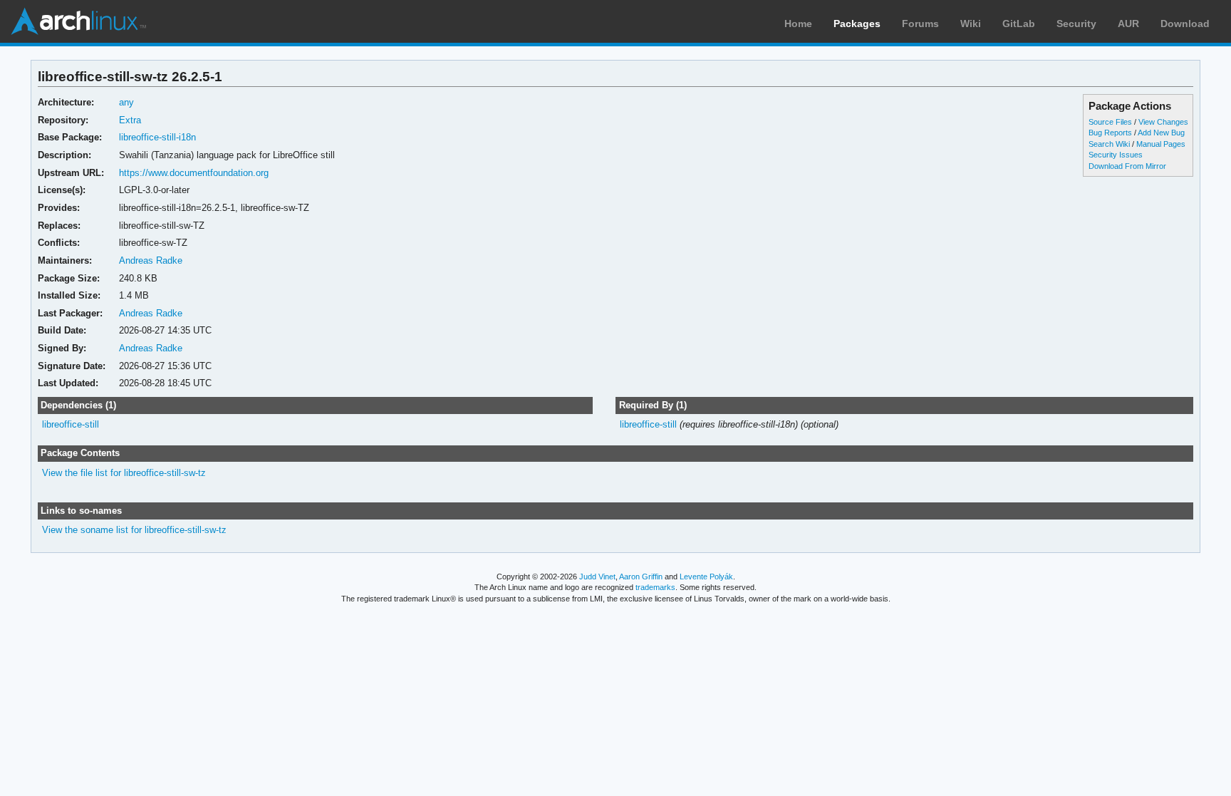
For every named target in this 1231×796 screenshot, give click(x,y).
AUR (1128, 23)
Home (798, 23)
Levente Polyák (706, 576)
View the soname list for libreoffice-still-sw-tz (134, 529)
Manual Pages (1160, 144)
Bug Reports (1110, 132)
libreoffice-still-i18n (157, 137)
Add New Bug (1161, 132)
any (126, 102)
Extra (130, 120)
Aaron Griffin (641, 576)
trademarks (655, 587)
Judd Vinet (597, 576)
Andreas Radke (150, 260)
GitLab (1018, 23)
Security (1076, 23)
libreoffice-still (70, 424)
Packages (857, 23)
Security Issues (1116, 154)
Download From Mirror (1127, 166)
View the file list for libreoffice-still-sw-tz (124, 472)
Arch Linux (78, 21)
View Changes (1163, 122)
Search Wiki (1109, 144)
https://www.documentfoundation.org (194, 172)
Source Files (1110, 122)
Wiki (970, 23)
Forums (920, 23)
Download (1185, 23)
